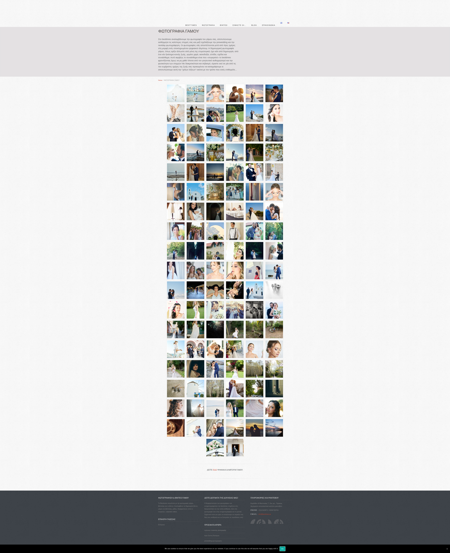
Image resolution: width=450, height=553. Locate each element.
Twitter (258, 514)
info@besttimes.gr (264, 507)
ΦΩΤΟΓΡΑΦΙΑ (208, 8)
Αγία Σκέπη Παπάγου (211, 528)
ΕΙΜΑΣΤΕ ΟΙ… (239, 8)
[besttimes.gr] (167, 6)
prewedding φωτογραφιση (213, 533)
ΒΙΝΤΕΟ (223, 8)
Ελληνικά (161, 517)
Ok (282, 549)
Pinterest (276, 514)
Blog (254, 8)
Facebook (253, 514)
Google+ (270, 514)
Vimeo (282, 514)
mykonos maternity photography (215, 523)
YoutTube (264, 514)
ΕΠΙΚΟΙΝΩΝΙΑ (268, 8)
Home (160, 73)
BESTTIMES (191, 8)
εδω (215, 462)
